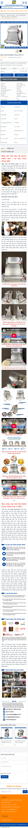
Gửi (25, 791)
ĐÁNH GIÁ (4, 776)
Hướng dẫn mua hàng (7, 820)
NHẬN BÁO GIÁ (7, 75)
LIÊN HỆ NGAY (21, 75)
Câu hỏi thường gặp (7, 151)
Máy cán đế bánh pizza (10, 164)
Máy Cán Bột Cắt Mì (20, 15)
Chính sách (10, 148)
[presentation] (1, 738)
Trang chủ (2, 15)
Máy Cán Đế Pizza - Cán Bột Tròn (9, 16)
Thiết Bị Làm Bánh (10, 15)
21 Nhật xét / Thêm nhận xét (14, 57)
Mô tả (3, 148)
